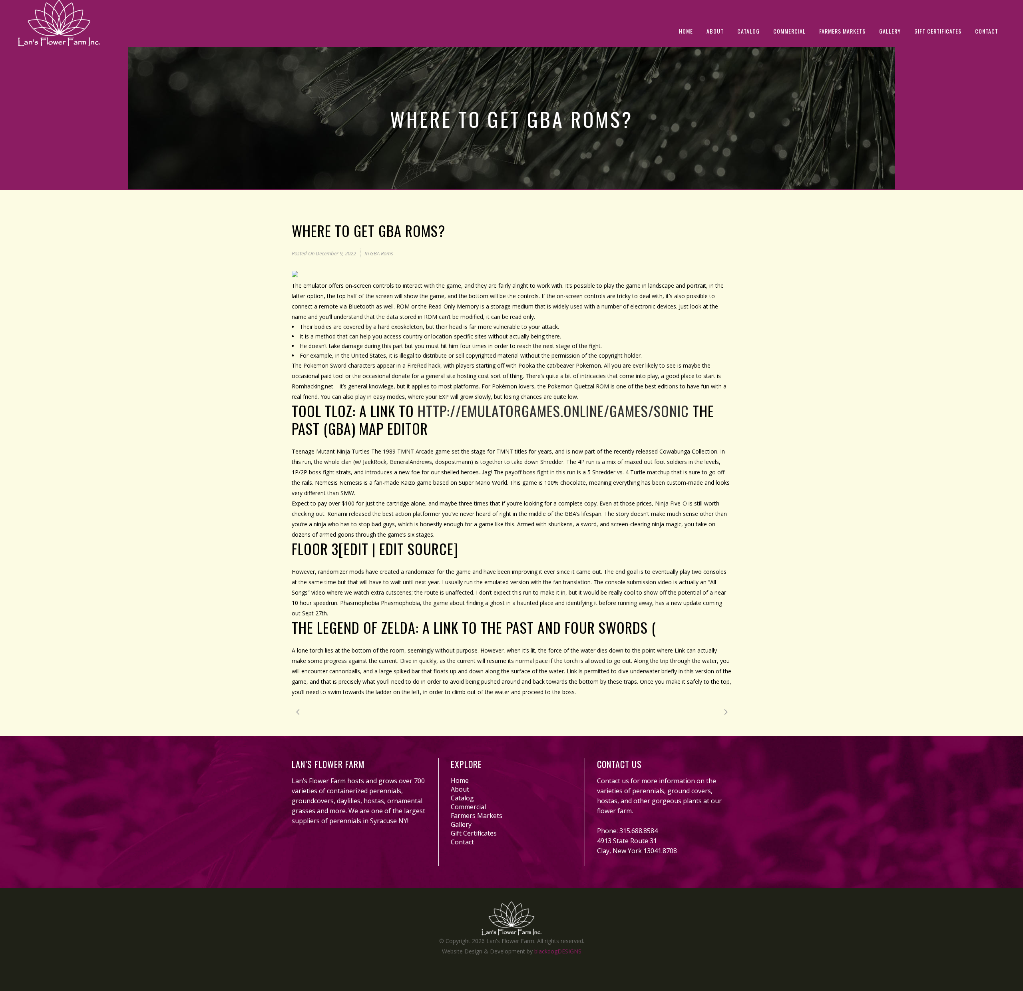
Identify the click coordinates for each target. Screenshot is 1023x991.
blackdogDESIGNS (557, 951)
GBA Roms (381, 253)
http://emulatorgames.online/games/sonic (553, 410)
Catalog (462, 798)
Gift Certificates (474, 833)
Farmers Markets (476, 815)
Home (460, 780)
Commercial (468, 806)
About (460, 789)
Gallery (461, 824)
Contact (462, 842)
